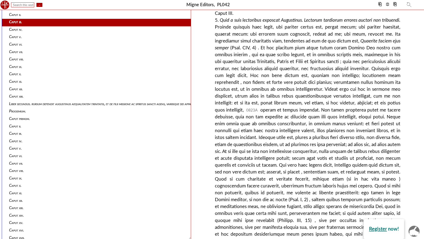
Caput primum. (19, 119)
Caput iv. (15, 29)
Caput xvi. (16, 230)
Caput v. (15, 37)
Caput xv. (16, 223)
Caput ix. (15, 67)
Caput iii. (15, 22)
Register (378, 229)
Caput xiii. (16, 96)
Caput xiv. (16, 215)
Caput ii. (15, 15)
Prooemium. (17, 111)
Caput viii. (16, 59)
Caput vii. (16, 52)
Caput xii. (16, 89)
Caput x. (15, 74)
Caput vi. (15, 44)
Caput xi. (15, 81)
